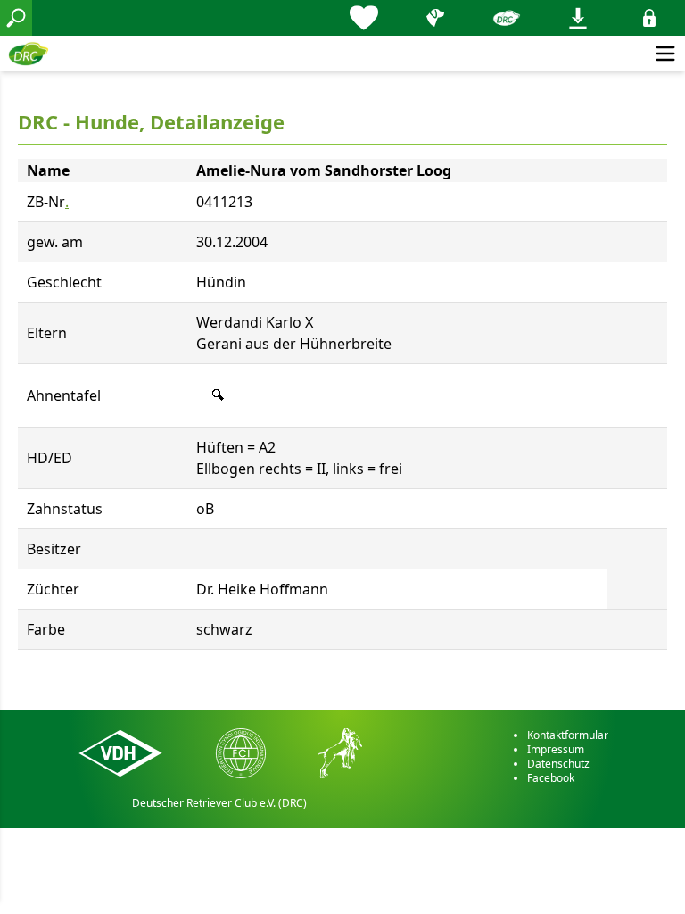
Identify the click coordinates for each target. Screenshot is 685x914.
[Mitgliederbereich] (649, 18)
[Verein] (506, 18)
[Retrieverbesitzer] (435, 18)
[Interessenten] (364, 18)
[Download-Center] (578, 18)
